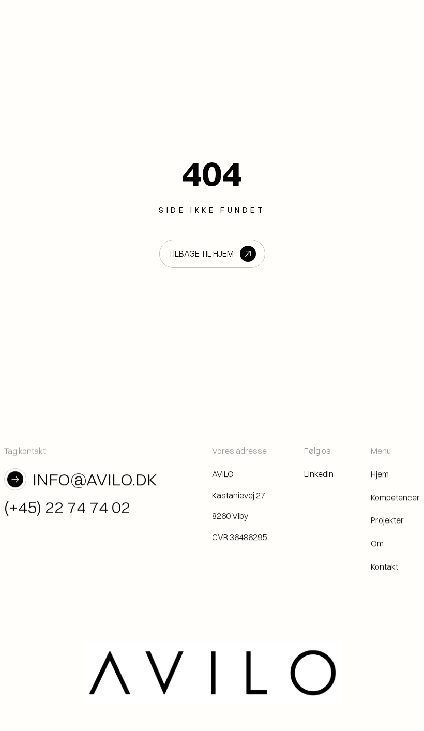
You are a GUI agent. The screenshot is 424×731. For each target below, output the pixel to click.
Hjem (380, 473)
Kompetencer (395, 496)
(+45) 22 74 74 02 (67, 507)
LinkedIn (319, 473)
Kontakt (384, 566)
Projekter (387, 520)
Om (377, 543)
